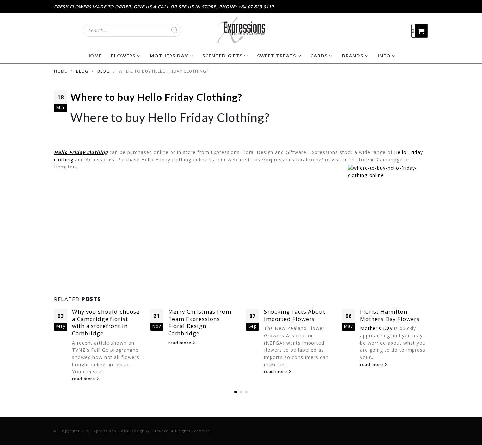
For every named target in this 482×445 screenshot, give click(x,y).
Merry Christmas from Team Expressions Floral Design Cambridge (199, 322)
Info (384, 55)
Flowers (123, 55)
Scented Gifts (222, 55)
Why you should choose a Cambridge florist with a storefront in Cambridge (106, 322)
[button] (235, 392)
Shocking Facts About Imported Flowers (294, 315)
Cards (319, 55)
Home (94, 55)
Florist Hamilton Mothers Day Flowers (390, 315)
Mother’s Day (376, 328)
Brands (352, 55)
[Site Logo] (241, 30)
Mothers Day (169, 55)
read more (84, 379)
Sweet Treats (276, 55)
